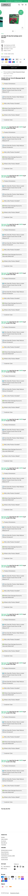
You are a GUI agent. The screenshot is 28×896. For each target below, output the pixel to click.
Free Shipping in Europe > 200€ (8, 855)
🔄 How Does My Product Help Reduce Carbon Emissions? (13, 97)
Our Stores (3, 841)
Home (2, 33)
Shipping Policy (4, 857)
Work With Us (4, 842)
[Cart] (22, 5)
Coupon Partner (4, 859)
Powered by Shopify (14, 893)
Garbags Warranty (5, 853)
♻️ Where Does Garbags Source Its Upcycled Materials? (12, 109)
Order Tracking (4, 839)
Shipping (8, 65)
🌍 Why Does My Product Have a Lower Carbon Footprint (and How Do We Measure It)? (13, 90)
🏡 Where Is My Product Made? (11, 115)
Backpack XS (6, 79)
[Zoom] (22, 27)
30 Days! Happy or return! (6, 850)
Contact (3, 837)
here (10, 127)
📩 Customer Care (7, 120)
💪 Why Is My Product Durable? (11, 103)
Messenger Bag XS (20, 78)
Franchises (3, 844)
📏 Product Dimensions (8, 83)
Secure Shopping (5, 852)
